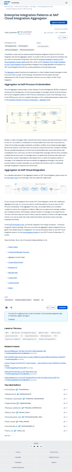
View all (7, 435)
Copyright (18, 457)
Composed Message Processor (18, 252)
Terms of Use (54, 452)
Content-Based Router (15, 262)
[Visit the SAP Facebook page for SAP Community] (31, 446)
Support (54, 462)
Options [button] (51, 26)
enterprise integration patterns (23, 300)
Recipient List (12, 267)
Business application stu (29, 339)
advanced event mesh (11, 336)
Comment (11, 319)
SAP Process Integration (11, 50)
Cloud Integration (23, 46)
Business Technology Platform (47, 339)
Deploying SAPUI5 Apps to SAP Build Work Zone (20, 371)
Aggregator (10, 72)
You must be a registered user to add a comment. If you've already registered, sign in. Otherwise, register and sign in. (35, 315)
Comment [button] (62, 307)
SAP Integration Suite (10, 46)
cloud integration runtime (30, 232)
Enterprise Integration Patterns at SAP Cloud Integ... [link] (19, 9)
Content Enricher (13, 283)
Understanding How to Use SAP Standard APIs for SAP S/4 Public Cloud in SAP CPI (31, 377)
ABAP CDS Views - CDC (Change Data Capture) (23, 332)
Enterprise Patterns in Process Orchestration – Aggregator (28, 100)
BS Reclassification (46, 336)
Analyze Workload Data (31, 336)
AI (21, 336)
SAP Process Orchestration (27, 50)
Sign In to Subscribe (58, 22)
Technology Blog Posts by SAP (45, 6)
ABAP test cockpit (43, 332)
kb (42, 300)
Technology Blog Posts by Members (18, 353)
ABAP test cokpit (55, 332)
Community (15, 2)
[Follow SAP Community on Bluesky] (34, 446)
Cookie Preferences (18, 467)
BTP (55, 336)
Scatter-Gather (13, 247)
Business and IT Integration (12, 339)
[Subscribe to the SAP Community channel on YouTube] (37, 446)
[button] (59, 37)
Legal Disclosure (54, 457)
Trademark (18, 462)
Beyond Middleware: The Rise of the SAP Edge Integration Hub (25, 351)
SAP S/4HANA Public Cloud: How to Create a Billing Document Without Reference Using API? (34, 357)
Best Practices (9, 300)
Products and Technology (21, 6)
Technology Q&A (11, 359)
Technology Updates (43, 46)
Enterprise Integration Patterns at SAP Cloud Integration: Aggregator (31, 16)
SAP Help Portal (50, 67)
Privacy (18, 452)
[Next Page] (37, 341)
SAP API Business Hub (16, 224)
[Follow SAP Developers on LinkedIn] (41, 446)
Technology (33, 6)
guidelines (36, 300)
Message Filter (13, 272)
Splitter (10, 288)
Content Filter (12, 278)
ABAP (6, 332)
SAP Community (8, 6)
